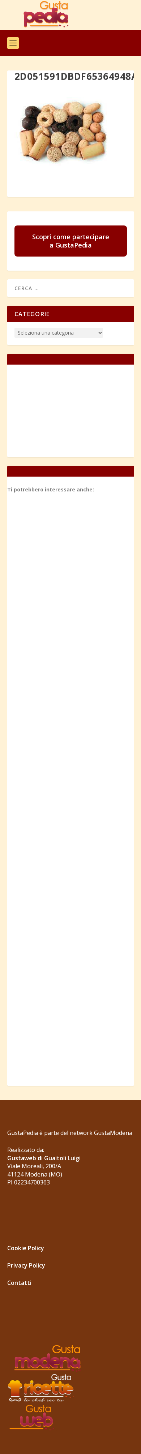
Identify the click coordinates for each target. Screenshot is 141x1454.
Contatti (19, 1283)
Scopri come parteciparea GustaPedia (70, 240)
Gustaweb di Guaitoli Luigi (44, 1158)
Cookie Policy (25, 1248)
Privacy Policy (26, 1265)
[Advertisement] (70, 790)
